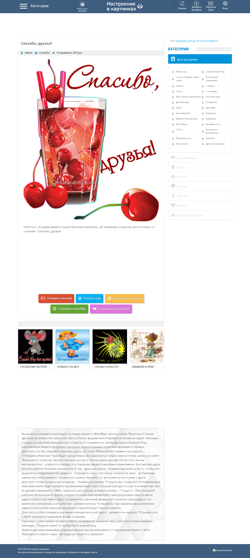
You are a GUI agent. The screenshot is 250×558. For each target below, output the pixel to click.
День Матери (182, 102)
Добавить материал (197, 8)
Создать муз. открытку (127, 298)
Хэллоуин (210, 138)
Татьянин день (213, 97)
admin (28, 52)
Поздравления (187, 158)
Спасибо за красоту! (106, 367)
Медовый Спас (213, 124)
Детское (183, 196)
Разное (182, 177)
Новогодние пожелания (212, 79)
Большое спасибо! (68, 367)
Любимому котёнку (143, 367)
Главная (182, 8)
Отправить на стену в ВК (113, 308)
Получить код (92, 298)
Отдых (181, 167)
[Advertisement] (125, 24)
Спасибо (44, 52)
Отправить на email (59, 298)
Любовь (182, 186)
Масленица (181, 124)
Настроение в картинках (30, 552)
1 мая (179, 91)
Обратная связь (211, 8)
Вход (225, 8)
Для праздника (187, 59)
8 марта (180, 86)
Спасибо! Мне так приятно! (35, 367)
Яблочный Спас (184, 138)
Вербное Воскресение (187, 119)
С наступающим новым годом (187, 79)
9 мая (179, 108)
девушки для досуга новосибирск (197, 41)
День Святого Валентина (188, 97)
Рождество (211, 113)
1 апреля (210, 86)
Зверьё (182, 205)
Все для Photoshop (190, 215)
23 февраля (211, 102)
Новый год (181, 72)
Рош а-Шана (182, 144)
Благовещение (183, 113)
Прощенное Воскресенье (212, 131)
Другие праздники (215, 144)
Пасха (179, 130)
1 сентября (211, 91)
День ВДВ (210, 108)
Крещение (211, 119)
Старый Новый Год (215, 72)
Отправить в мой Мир (72, 308)
